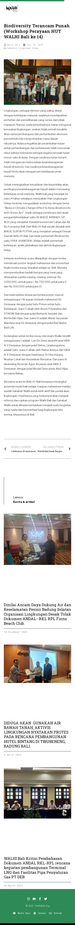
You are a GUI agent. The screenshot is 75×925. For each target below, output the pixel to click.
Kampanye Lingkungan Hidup (23, 48)
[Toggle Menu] (69, 5)
